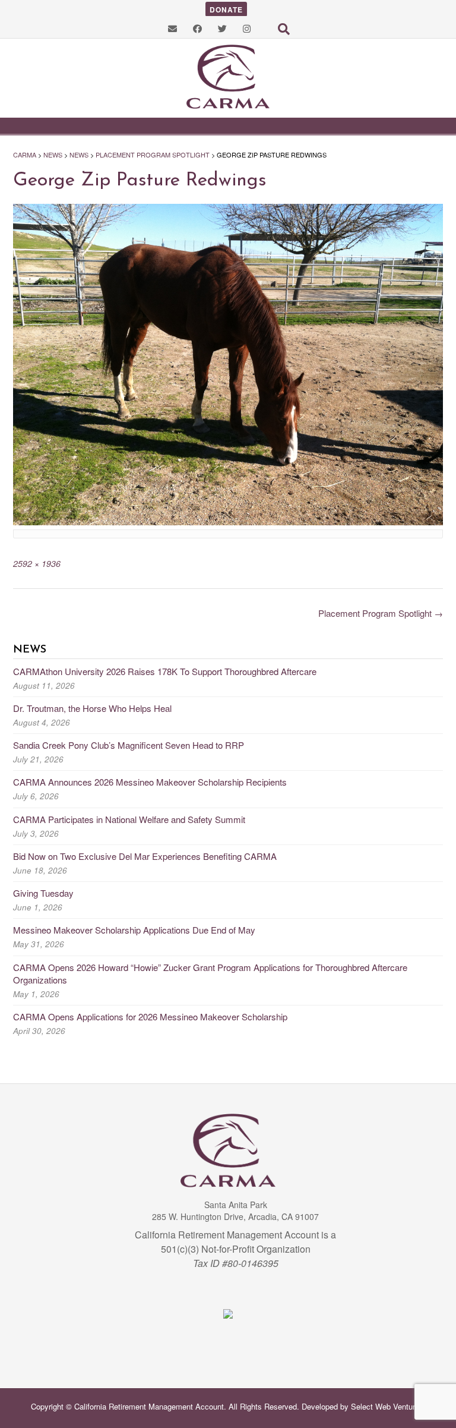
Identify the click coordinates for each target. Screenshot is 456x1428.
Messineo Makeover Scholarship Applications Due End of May (134, 929)
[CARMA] (228, 77)
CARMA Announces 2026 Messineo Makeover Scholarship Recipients (150, 782)
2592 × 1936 (37, 563)
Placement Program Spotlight (380, 613)
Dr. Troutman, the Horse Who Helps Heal (92, 708)
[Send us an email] (172, 28)
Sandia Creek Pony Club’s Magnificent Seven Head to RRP (128, 745)
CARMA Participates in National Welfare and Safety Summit (129, 819)
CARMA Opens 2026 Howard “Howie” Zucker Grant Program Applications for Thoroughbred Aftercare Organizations (210, 973)
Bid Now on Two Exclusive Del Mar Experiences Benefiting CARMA (145, 856)
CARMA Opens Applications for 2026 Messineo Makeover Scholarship (150, 1016)
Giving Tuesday (43, 893)
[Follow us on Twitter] (222, 28)
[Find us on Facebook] (197, 28)
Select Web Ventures (387, 1406)
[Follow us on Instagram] (247, 28)
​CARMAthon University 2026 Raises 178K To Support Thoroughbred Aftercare (164, 671)
